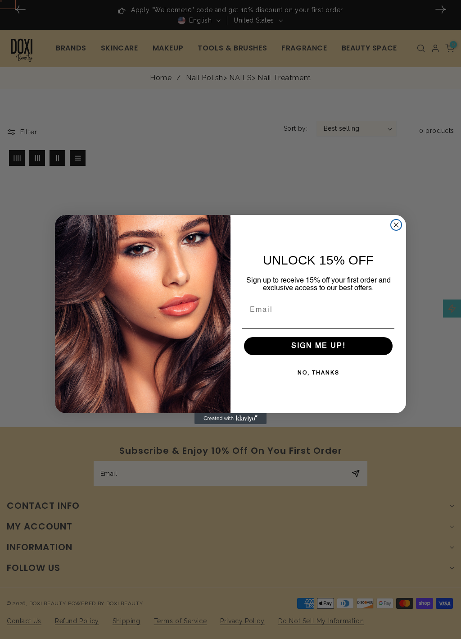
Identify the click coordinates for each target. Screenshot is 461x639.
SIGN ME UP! (318, 346)
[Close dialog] (396, 224)
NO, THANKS (318, 373)
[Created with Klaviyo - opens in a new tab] (230, 418)
